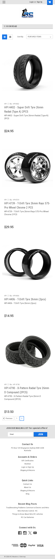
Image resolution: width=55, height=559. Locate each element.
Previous (8, 418)
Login (31, 2)
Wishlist (27, 464)
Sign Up (39, 2)
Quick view (28, 95)
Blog (27, 494)
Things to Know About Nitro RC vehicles (27, 514)
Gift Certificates (27, 461)
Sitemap (22, 557)
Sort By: (20, 37)
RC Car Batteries (27, 517)
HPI (5, 104)
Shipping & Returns (27, 470)
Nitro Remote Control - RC (28, 511)
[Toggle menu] (4, 4)
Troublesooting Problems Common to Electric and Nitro (27, 508)
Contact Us (27, 484)
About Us (27, 487)
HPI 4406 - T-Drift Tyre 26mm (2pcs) (25, 299)
